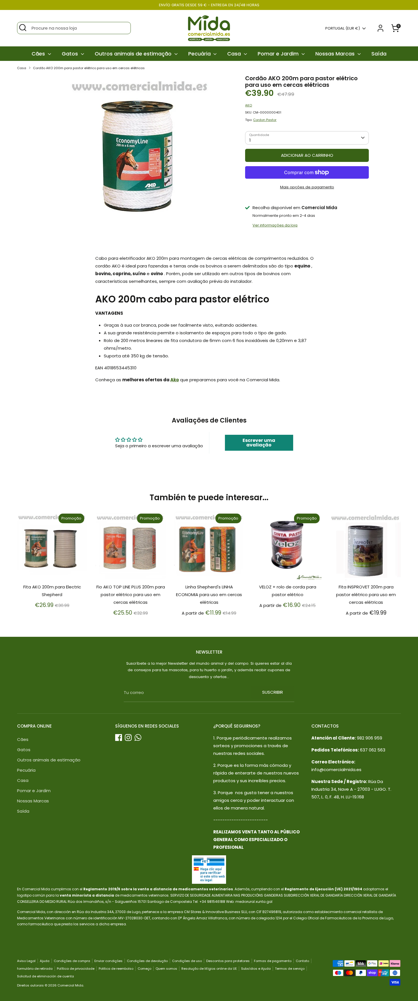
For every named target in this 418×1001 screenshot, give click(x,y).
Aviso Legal (26, 961)
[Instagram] (128, 737)
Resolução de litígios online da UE (209, 968)
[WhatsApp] (137, 737)
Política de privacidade (75, 968)
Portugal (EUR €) (342, 28)
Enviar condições (108, 961)
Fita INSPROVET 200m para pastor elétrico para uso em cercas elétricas (366, 594)
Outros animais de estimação (134, 53)
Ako (174, 380)
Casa (234, 53)
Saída (378, 53)
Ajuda (44, 961)
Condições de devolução (147, 961)
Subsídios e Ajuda (256, 968)
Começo (144, 968)
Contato (302, 961)
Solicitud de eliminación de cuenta (45, 976)
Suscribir (272, 692)
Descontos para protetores (228, 961)
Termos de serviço (290, 968)
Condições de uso (187, 961)
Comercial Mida (70, 985)
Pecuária (200, 53)
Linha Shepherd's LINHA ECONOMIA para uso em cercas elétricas (209, 594)
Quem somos (166, 968)
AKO (248, 105)
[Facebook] (118, 737)
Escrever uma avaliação (259, 442)
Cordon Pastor (264, 120)
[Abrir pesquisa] (22, 27)
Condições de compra (72, 961)
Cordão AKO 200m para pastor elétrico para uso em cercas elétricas (89, 68)
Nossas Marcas (335, 53)
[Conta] (380, 28)
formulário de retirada (35, 968)
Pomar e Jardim (279, 53)
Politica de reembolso (116, 968)
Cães (39, 53)
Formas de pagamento (272, 961)
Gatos (70, 53)
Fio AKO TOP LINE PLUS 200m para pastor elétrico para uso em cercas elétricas (130, 594)
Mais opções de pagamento (307, 187)
